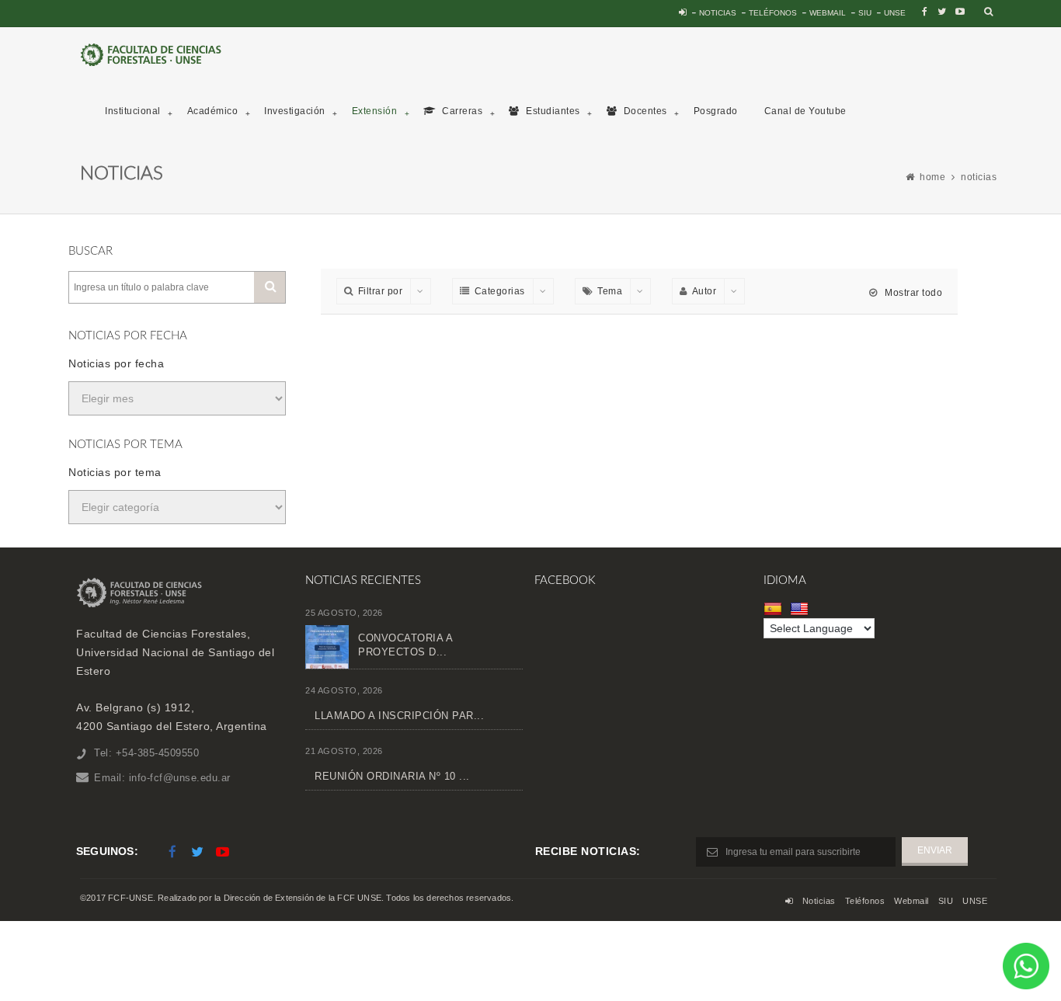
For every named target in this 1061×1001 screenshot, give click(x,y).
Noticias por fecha (116, 363)
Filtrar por (380, 291)
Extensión (375, 111)
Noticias (717, 13)
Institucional (133, 111)
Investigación (294, 111)
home (932, 177)
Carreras (461, 111)
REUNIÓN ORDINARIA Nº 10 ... (392, 776)
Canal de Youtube (805, 111)
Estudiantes (552, 111)
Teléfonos (773, 13)
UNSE (895, 13)
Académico (212, 111)
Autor (704, 291)
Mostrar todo (912, 292)
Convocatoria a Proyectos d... (405, 645)
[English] (801, 609)
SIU (864, 13)
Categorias (500, 291)
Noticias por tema (115, 472)
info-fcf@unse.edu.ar (180, 778)
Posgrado (716, 111)
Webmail (827, 13)
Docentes (644, 111)
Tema (609, 291)
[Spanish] (775, 609)
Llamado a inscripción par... (399, 715)
